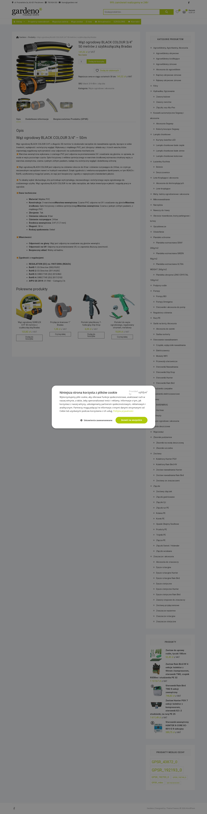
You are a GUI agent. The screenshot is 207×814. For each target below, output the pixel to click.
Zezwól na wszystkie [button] (131, 420)
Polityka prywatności (123, 411)
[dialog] (103, 407)
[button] (97, 420)
